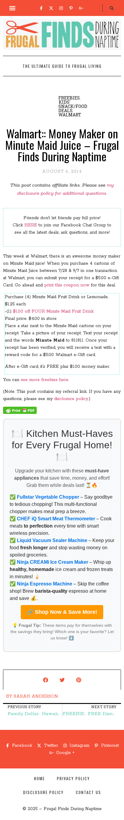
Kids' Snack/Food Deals (72, 106)
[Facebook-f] (41, 8)
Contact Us (88, 792)
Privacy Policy (73, 778)
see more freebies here (44, 380)
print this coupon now (66, 285)
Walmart (69, 115)
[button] (12, 8)
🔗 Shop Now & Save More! (62, 612)
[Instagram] (61, 8)
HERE (30, 225)
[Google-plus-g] (81, 8)
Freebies (69, 98)
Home (39, 778)
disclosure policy (71, 399)
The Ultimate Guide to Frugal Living (62, 66)
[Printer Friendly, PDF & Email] (20, 412)
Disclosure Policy (43, 792)
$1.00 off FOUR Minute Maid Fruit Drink (53, 311)
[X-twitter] (51, 8)
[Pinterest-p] (71, 8)
